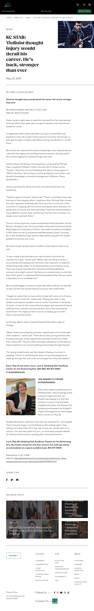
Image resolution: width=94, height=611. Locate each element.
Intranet (13, 556)
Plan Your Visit (46, 11)
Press (76, 578)
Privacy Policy (12, 592)
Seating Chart (61, 573)
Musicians (78, 561)
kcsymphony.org (16, 372)
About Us (19, 18)
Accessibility (61, 577)
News (28, 18)
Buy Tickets (85, 11)
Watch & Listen (41, 580)
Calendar (39, 561)
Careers (78, 564)
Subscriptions (41, 564)
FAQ (56, 580)
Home (9, 18)
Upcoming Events (8, 11)
